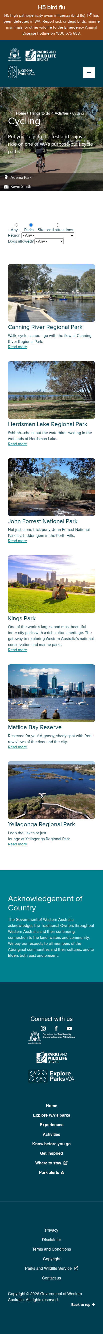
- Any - (14, 229)
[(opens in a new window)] (14, 59)
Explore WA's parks (51, 1115)
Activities (62, 113)
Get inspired (51, 1153)
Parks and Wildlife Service (48, 1268)
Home (21, 113)
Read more (17, 346)
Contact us (51, 1278)
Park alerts (49, 1172)
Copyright (51, 1259)
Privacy (51, 1230)
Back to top (80, 1305)
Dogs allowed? (21, 241)
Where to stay (48, 1163)
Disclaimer (51, 1239)
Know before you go (51, 1143)
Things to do (40, 113)
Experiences (52, 1124)
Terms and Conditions (51, 1249)
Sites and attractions (55, 229)
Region (14, 235)
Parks (29, 229)
